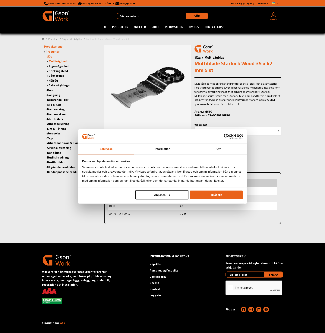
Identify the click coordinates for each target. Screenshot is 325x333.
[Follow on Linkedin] (258, 309)
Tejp (50, 138)
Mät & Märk (55, 119)
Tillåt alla (216, 194)
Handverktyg (56, 109)
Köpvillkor (156, 264)
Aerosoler (53, 133)
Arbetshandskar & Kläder (64, 143)
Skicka (273, 274)
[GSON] (56, 15)
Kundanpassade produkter (65, 172)
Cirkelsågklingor (60, 85)
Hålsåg (53, 80)
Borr (50, 90)
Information (174, 27)
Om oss (194, 27)
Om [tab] (218, 148)
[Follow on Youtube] (266, 309)
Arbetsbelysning (58, 123)
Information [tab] (162, 148)
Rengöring (54, 152)
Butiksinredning (58, 157)
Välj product (200, 125)
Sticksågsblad (58, 71)
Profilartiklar (56, 162)
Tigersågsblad (58, 66)
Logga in (155, 295)
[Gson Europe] (203, 49)
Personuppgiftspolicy (164, 270)
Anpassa (160, 194)
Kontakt (155, 289)
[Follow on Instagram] (251, 309)
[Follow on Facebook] (243, 309)
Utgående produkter (61, 167)
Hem (103, 27)
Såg (64, 39)
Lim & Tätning (57, 128)
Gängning (53, 95)
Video (155, 27)
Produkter (120, 27)
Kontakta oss (214, 27)
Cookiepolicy (158, 277)
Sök (197, 16)
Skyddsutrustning (59, 148)
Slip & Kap (54, 104)
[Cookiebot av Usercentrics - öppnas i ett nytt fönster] (226, 136)
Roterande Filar (57, 99)
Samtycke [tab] (106, 148)
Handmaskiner (57, 114)
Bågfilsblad (56, 75)
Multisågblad (76, 39)
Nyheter (140, 27)
